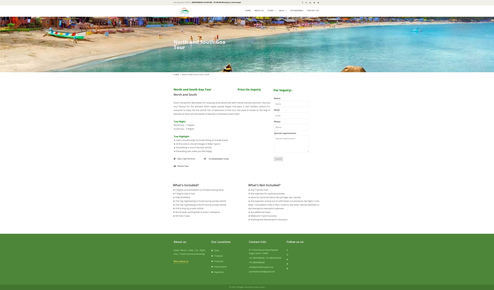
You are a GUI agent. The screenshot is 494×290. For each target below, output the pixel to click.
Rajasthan (219, 272)
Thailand (218, 255)
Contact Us (313, 10)
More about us (181, 261)
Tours (270, 10)
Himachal (218, 261)
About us (259, 10)
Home (248, 10)
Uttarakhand (220, 266)
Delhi (216, 250)
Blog (281, 10)
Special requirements (285, 133)
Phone (277, 121)
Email (277, 110)
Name (277, 98)
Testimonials (296, 10)
